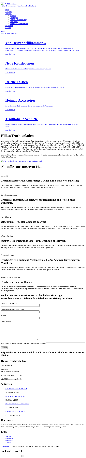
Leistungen (14, 18)
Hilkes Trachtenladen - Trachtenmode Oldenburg (18, 6)
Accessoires (14, 22)
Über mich (9, 26)
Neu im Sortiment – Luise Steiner (17, 404)
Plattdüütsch (12, 4)
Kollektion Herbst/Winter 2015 (16, 411)
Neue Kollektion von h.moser (15, 396)
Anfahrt (8, 442)
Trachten (8, 14)
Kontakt (8, 28)
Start (7, 10)
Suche (3, 2)
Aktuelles (8, 12)
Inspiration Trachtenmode (19, 24)
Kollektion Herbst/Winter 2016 (16, 389)
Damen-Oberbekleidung (18, 20)
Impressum (5, 446)
